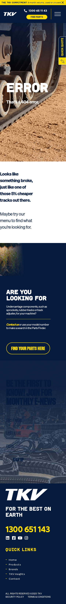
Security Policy (15, 596)
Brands (13, 569)
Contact (14, 579)
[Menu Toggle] (57, 14)
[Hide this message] (62, 2)
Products (15, 564)
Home (13, 560)
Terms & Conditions (39, 596)
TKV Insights (17, 574)
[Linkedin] (8, 538)
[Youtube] (20, 538)
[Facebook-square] (14, 538)
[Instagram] (26, 538)
